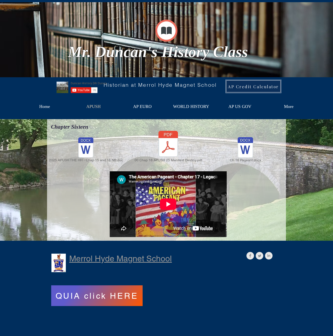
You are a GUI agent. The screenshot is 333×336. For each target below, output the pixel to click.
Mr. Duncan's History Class (158, 51)
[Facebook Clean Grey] (250, 255)
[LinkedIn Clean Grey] (269, 255)
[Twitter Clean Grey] (259, 255)
